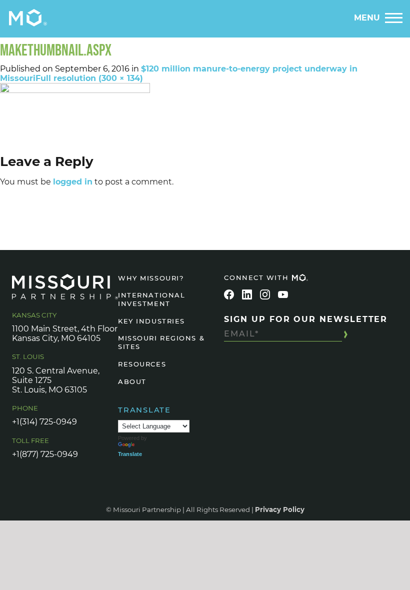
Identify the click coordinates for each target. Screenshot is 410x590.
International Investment (151, 299)
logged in (72, 181)
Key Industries (151, 321)
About (132, 382)
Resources (142, 364)
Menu (367, 17)
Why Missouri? (151, 278)
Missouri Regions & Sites (161, 342)
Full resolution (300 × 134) (89, 78)
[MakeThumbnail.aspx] (205, 116)
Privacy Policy (279, 510)
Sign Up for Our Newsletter (306, 319)
